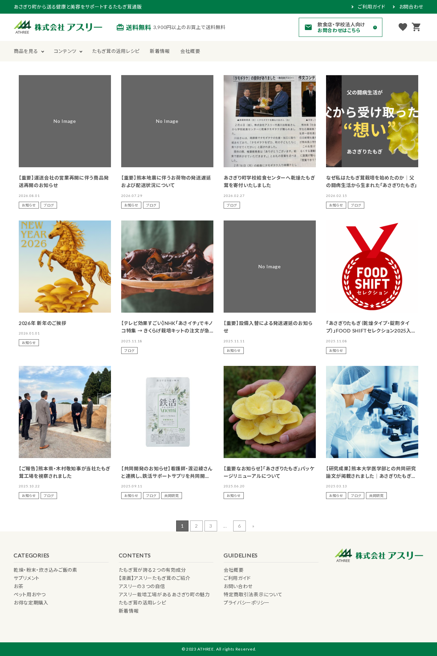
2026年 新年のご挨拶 (42, 323)
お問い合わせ (238, 586)
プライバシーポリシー (247, 602)
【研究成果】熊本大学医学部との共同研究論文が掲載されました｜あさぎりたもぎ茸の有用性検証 (371, 476)
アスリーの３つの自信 (142, 586)
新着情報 (160, 51)
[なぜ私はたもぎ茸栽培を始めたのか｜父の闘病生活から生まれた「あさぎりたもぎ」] (372, 121)
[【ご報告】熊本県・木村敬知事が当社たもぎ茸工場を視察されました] (65, 412)
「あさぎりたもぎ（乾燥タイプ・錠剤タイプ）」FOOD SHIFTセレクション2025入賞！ (368, 330)
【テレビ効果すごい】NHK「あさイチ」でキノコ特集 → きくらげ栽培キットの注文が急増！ (166, 330)
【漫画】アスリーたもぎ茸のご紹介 (155, 578)
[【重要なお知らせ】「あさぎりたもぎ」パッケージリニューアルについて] (270, 412)
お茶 (18, 586)
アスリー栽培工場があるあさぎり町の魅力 (164, 594)
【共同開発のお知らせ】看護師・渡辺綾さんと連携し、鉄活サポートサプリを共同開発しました (166, 476)
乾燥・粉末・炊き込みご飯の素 (45, 570)
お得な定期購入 (31, 602)
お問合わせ (411, 6)
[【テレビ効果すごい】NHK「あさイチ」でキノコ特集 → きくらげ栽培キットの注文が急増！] (167, 266)
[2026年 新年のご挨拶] (65, 266)
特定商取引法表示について (253, 594)
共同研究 (171, 496)
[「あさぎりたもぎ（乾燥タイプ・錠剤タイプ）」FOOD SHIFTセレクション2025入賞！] (372, 266)
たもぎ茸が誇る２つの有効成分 (152, 570)
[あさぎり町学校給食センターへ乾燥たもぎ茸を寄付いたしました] (270, 121)
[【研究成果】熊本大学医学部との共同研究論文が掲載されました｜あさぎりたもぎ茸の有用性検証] (372, 412)
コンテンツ (65, 51)
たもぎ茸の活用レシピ (116, 51)
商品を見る (26, 51)
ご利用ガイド (371, 6)
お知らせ (29, 205)
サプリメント (27, 578)
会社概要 (190, 51)
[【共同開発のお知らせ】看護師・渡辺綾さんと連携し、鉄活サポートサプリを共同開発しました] (167, 412)
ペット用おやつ (30, 594)
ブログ (49, 205)
